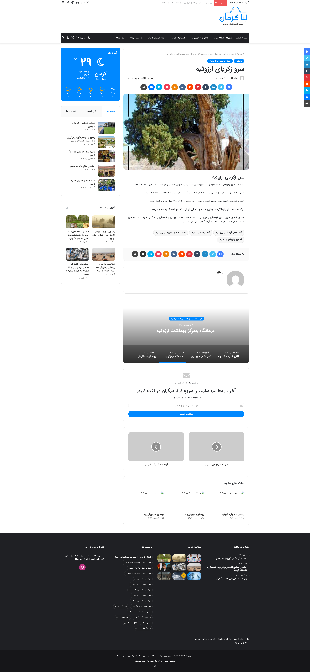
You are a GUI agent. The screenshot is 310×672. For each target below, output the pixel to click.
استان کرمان (145, 557)
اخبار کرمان (120, 37)
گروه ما (150, 661)
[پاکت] (167, 87)
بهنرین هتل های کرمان (141, 606)
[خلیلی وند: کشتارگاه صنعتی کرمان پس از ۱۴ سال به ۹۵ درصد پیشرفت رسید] (77, 254)
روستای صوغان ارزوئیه (154, 514)
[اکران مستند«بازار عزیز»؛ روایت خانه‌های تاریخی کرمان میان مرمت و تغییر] (164, 576)
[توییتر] (221, 87)
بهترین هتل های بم (142, 579)
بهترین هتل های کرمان (141, 601)
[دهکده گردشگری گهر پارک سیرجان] (106, 128)
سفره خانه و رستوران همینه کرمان (83, 182)
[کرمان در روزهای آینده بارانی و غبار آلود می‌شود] (179, 576)
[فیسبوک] (229, 87)
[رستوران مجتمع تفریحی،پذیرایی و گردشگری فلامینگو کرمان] (106, 142)
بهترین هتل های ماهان (141, 595)
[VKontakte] (182, 87)
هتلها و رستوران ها (200, 37)
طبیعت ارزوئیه (200, 232)
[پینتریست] (198, 87)
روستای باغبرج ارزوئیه (194, 514)
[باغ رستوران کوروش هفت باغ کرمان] (106, 156)
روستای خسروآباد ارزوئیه (233, 514)
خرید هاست (140, 661)
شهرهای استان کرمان (222, 37)
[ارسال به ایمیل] (232, 78)
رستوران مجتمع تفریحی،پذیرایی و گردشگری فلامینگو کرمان (80, 139)
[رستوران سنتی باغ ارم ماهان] (106, 171)
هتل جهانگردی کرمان (142, 617)
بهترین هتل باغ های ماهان (140, 568)
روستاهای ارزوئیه (186, 318)
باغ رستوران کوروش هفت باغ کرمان (82, 153)
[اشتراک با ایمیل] (143, 254)
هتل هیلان (146, 623)
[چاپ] (143, 87)
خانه (240, 54)
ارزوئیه (212, 54)
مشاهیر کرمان (136, 37)
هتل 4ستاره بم (121, 606)
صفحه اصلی (241, 37)
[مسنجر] (151, 87)
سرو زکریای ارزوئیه (230, 239)
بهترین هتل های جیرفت (141, 584)
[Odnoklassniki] (174, 87)
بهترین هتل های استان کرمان (138, 573)
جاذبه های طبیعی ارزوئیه (170, 232)
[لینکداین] (213, 87)
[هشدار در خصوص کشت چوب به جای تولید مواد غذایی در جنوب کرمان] (77, 222)
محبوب (111, 111)
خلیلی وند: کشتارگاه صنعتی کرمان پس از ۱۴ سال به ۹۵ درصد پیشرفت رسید (77, 269)
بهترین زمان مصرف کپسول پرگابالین (88, 555)
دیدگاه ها (71, 111)
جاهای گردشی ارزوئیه (228, 232)
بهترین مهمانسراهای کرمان (125, 557)
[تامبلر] (205, 87)
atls (96, 559)
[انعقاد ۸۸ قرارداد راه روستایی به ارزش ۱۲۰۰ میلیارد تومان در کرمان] (103, 254)
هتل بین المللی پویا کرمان (140, 612)
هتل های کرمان (122, 617)
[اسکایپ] (159, 87)
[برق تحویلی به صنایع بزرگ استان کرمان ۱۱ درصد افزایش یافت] (194, 576)
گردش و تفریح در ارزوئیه (197, 54)
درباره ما (158, 661)
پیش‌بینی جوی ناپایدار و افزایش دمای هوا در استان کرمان (103, 235)
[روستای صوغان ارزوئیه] (146, 501)
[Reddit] (190, 87)
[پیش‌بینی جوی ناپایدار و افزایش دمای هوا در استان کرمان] (103, 222)
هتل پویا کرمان (130, 623)
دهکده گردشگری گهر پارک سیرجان (83, 124)
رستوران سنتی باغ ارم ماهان (82, 166)
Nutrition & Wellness (84, 559)
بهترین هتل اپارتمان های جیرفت (137, 562)
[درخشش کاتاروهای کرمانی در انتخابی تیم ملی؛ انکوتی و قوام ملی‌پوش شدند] (194, 558)
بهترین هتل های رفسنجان (140, 590)
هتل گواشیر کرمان (143, 628)
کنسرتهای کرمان (178, 37)
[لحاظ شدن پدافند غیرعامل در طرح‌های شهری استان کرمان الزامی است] (164, 567)
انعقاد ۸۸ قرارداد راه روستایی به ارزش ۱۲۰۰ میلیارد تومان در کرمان (105, 267)
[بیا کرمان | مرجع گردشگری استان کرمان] (233, 16)
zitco (236, 78)
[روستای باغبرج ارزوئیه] (186, 501)
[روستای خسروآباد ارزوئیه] (226, 501)
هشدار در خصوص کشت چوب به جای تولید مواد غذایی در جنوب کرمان (181, 2)
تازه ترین (91, 111)
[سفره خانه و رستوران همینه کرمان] (106, 185)
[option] (186, 330)
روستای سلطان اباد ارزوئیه (186, 331)
